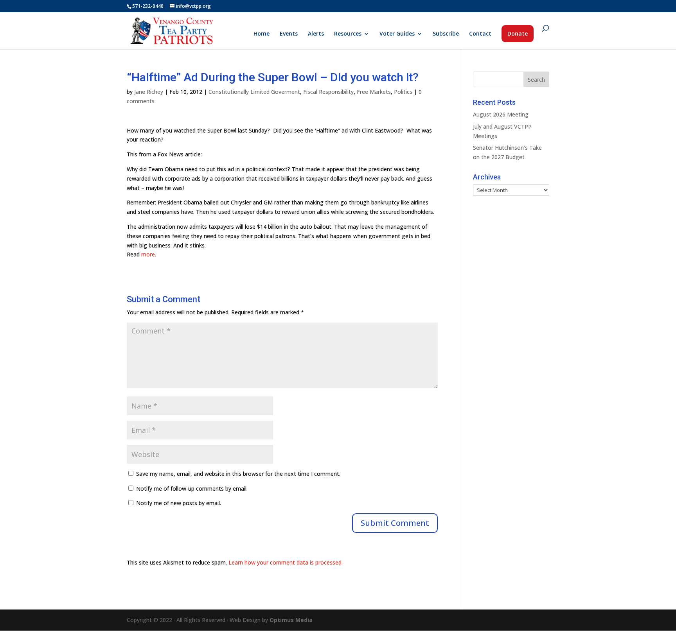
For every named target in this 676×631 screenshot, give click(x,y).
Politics (403, 91)
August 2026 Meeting (501, 114)
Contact (480, 34)
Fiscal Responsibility (328, 91)
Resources (347, 34)
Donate (517, 33)
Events (289, 34)
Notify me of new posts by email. (178, 503)
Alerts (316, 34)
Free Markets (374, 91)
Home (262, 34)
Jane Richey (148, 91)
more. (148, 254)
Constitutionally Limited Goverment (254, 91)
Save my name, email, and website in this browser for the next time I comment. (238, 473)
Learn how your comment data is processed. (285, 562)
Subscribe (446, 34)
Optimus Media (291, 620)
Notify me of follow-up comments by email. (192, 488)
